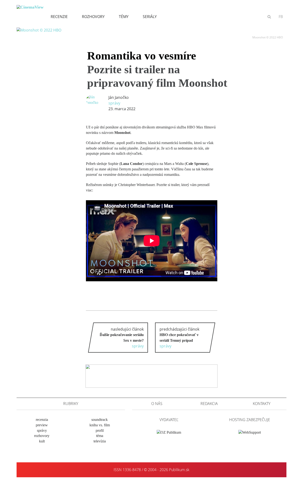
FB (281, 16)
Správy (114, 103)
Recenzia (42, 420)
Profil (100, 430)
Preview (42, 425)
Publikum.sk (179, 469)
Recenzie (59, 16)
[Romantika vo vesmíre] (39, 29)
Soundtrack (99, 420)
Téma (99, 436)
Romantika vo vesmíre (157, 69)
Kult (42, 441)
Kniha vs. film (99, 425)
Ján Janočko (118, 97)
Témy (124, 16)
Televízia (100, 441)
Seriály (150, 16)
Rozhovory (93, 16)
